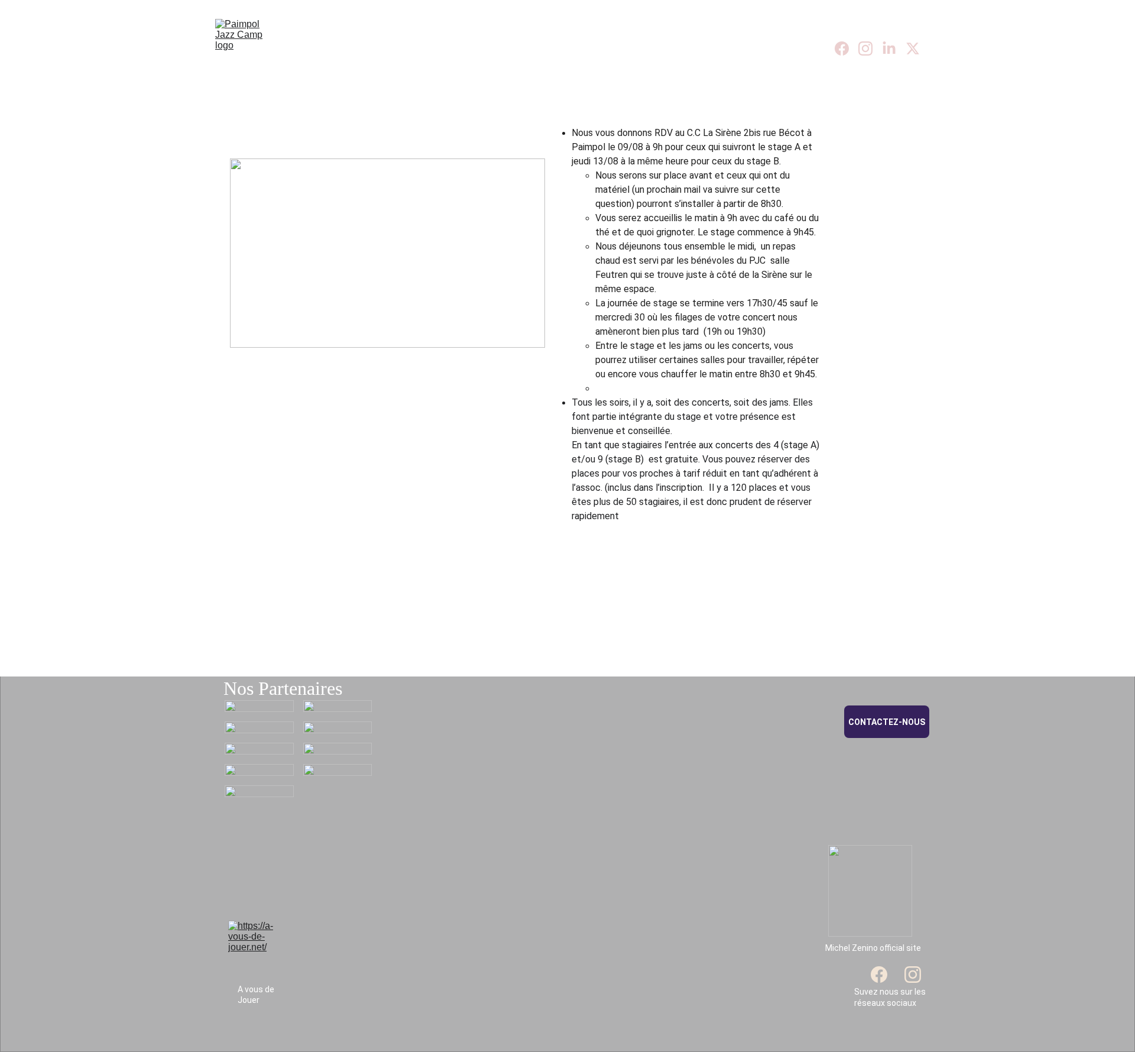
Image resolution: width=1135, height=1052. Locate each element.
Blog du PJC (358, 48)
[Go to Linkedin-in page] (894, 48)
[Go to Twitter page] (913, 48)
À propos (430, 48)
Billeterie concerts (632, 48)
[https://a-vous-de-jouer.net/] (253, 948)
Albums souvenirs (757, 48)
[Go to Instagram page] (870, 48)
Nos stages (520, 48)
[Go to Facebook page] (846, 48)
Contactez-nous (886, 722)
